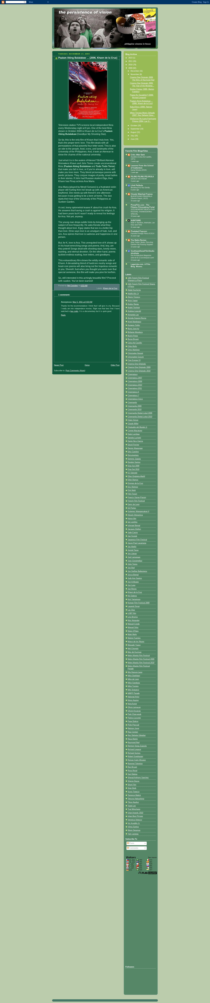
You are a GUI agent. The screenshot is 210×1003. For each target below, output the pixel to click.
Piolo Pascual (133, 725)
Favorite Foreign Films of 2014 (142, 233)
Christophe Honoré (135, 353)
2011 (130, 61)
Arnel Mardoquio (134, 322)
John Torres (132, 564)
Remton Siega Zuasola (137, 746)
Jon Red (131, 568)
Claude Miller (133, 424)
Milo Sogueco (133, 690)
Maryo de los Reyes (136, 642)
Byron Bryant (133, 339)
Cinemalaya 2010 (135, 385)
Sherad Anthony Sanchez (138, 778)
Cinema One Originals (137, 364)
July (133, 136)
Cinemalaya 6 (133, 392)
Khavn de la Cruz (110, 288)
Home (87, 365)
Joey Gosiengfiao (135, 561)
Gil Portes (132, 508)
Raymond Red (133, 743)
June (133, 139)
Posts (131, 843)
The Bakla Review (138, 240)
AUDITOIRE (136, 221)
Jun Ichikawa (133, 582)
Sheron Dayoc (133, 781)
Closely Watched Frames (142, 194)
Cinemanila (132, 403)
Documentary (133, 455)
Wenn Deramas (134, 830)
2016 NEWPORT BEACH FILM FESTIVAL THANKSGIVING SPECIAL (143, 211)
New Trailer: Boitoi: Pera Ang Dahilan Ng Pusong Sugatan (142, 243)
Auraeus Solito (134, 325)
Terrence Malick (134, 795)
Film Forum (132, 494)
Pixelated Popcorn (139, 231)
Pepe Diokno (133, 721)
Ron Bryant (132, 767)
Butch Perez (133, 336)
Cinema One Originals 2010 (139, 371)
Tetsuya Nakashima (136, 799)
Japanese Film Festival (137, 540)
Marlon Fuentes (134, 638)
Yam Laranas (133, 834)
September (135, 129)
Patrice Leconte (134, 718)
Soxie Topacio (133, 792)
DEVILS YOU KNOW (139, 179)
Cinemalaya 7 (133, 396)
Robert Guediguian (135, 757)
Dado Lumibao (134, 434)
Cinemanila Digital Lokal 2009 (140, 413)
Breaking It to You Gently (140, 188)
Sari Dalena (132, 774)
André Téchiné (134, 308)
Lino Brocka (133, 617)
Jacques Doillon (134, 529)
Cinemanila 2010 (134, 410)
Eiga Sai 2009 (133, 466)
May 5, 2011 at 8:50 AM (82, 302)
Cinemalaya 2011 (135, 388)
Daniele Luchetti (134, 438)
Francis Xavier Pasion (137, 498)
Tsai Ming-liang (134, 809)
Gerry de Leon (133, 504)
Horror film (132, 519)
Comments (133, 848)
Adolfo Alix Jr (133, 294)
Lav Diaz (131, 610)
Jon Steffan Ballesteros (137, 571)
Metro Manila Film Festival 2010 (141, 663)
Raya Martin (133, 739)
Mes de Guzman (134, 652)
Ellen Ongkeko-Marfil (136, 476)
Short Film (132, 785)
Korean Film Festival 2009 (138, 603)
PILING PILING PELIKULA (142, 177)
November (135, 74)
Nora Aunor (132, 704)
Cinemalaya (132, 374)
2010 (130, 65)
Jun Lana (131, 585)
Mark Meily (132, 634)
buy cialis (74, 311)
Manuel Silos (133, 628)
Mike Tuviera (133, 686)
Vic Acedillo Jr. (134, 823)
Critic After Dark (138, 155)
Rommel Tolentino (135, 764)
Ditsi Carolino (133, 452)
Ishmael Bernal (134, 526)
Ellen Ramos (133, 480)
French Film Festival (136, 501)
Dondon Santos (134, 462)
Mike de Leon (133, 679)
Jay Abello (132, 547)
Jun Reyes (132, 589)
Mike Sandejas (134, 683)
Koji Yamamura (134, 599)
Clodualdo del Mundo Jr (137, 427)
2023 (130, 58)
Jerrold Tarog (133, 550)
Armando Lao (133, 315)
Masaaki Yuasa (134, 645)
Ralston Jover (133, 728)
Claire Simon (133, 420)
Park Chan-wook (134, 714)
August (134, 132)
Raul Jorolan (133, 732)
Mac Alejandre (133, 621)
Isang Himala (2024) (139, 170)
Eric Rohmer (133, 487)
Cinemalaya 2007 (135, 378)
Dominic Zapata (134, 459)
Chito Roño (132, 346)
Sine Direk (132, 788)
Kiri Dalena (132, 596)
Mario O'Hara (133, 631)
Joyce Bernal (133, 575)
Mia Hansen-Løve (135, 672)
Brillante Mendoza (135, 332)
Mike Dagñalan (134, 676)
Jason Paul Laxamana (137, 543)
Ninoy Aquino (133, 700)
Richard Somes (134, 753)
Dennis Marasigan (135, 448)
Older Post (115, 365)
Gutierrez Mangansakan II (138, 511)
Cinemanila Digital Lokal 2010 (140, 417)
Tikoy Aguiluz (133, 802)
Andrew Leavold (134, 311)
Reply (63, 315)
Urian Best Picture (135, 816)
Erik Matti (132, 490)
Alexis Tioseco (134, 297)
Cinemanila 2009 (134, 406)
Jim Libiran (132, 554)
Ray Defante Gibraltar (137, 735)
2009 (130, 68)
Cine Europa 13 (134, 360)
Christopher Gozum (136, 357)
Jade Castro (133, 533)
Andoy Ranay (133, 304)
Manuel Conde (134, 624)
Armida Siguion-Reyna (137, 318)
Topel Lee (132, 806)
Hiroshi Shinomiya (135, 515)
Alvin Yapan (133, 301)
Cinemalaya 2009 (135, 381)
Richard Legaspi (134, 750)
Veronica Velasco (135, 820)
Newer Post (59, 365)
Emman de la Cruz (135, 483)
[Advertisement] (136, 920)
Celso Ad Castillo (135, 343)
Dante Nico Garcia (135, 441)
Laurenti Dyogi (134, 606)
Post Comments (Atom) (75, 371)
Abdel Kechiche (134, 290)
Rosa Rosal (132, 771)
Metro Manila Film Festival (139, 656)
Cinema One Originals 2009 (139, 367)
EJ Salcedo (132, 473)
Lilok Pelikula (137, 185)
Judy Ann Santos (135, 578)
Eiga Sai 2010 (133, 469)
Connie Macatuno (135, 431)
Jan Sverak (132, 536)
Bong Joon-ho (133, 329)
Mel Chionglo (133, 649)
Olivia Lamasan (134, 707)
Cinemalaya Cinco (135, 399)
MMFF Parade (134, 693)
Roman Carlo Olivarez (137, 760)
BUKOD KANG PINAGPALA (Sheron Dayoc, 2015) (141, 197)
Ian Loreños (132, 522)
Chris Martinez (134, 350)
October (134, 126)
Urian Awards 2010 (135, 813)
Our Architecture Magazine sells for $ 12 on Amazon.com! (142, 256)
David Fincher (133, 445)
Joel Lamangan (134, 557)
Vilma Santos (133, 827)
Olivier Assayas (134, 711)
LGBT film (132, 613)
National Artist (133, 697)
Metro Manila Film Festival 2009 (141, 659)
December (135, 71)
